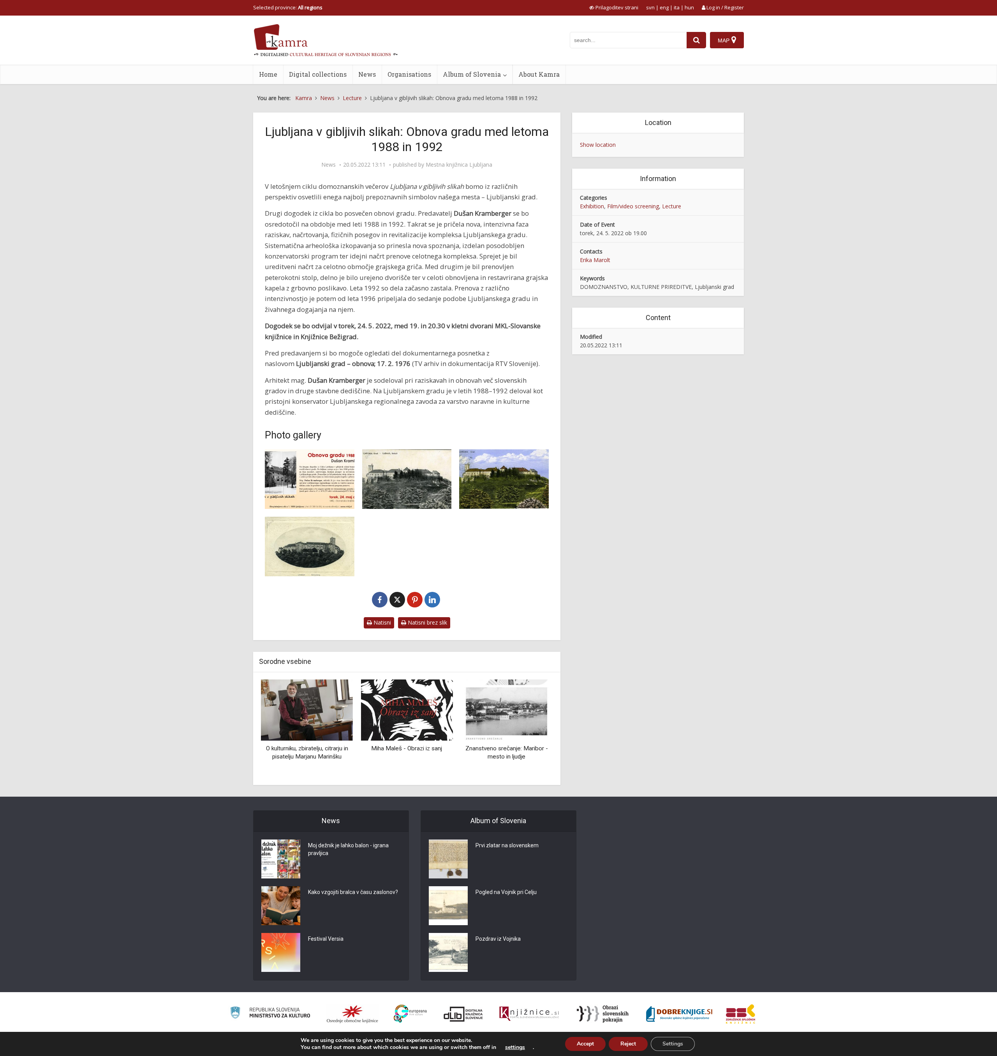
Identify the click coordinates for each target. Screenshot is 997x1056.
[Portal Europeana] (410, 1014)
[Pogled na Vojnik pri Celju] (448, 905)
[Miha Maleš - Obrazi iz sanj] (407, 709)
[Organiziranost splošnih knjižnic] (352, 1014)
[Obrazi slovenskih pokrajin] (602, 1014)
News (367, 74)
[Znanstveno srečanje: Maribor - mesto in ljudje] (507, 709)
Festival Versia (325, 939)
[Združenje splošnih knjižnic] (740, 1014)
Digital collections (318, 74)
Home (268, 74)
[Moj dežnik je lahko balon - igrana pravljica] (280, 859)
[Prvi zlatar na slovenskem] (448, 859)
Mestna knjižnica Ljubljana (459, 164)
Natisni (381, 622)
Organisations (409, 74)
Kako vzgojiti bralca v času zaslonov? (353, 892)
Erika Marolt (595, 260)
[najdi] (696, 40)
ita (677, 7)
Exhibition (592, 206)
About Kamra (539, 74)
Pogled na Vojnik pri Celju (506, 892)
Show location (598, 144)
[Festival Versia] (280, 952)
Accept (585, 1043)
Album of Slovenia (472, 74)
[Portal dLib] (463, 1014)
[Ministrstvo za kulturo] (270, 1013)
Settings (672, 1043)
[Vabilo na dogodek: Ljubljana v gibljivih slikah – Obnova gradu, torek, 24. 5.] (309, 479)
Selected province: (287, 7)
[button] (533, 729)
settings (515, 1047)
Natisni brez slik (426, 622)
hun (689, 7)
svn (650, 7)
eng (664, 7)
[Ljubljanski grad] (407, 479)
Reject (628, 1043)
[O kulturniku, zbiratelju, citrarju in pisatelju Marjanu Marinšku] (307, 709)
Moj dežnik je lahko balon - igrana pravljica (348, 849)
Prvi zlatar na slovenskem (507, 845)
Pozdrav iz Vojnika (498, 939)
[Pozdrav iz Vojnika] (448, 952)
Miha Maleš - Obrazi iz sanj (406, 748)
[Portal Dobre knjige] (679, 1014)
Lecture (671, 206)
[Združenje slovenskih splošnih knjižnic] (529, 1014)
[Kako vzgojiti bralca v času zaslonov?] (280, 905)
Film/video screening (633, 206)
